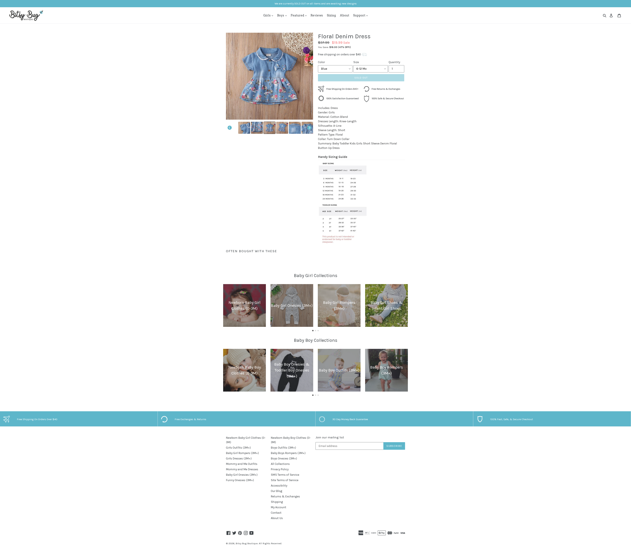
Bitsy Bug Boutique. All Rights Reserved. (259, 543)
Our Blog (276, 491)
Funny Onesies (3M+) (240, 480)
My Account (278, 507)
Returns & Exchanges (285, 496)
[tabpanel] (244, 305)
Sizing (331, 15)
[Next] (309, 128)
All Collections (280, 464)
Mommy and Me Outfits (241, 464)
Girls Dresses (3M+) (239, 458)
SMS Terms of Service (285, 475)
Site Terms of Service (284, 480)
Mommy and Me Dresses (242, 469)
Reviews (317, 15)
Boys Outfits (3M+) (283, 447)
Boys (281, 15)
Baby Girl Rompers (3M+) (242, 453)
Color (321, 62)
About (344, 15)
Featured (298, 15)
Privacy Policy (280, 469)
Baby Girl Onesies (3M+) (241, 475)
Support (359, 15)
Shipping (277, 502)
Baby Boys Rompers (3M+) (288, 453)
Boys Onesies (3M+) (284, 458)
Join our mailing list (330, 437)
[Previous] (230, 128)
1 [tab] (313, 330)
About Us (277, 518)
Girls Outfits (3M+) (238, 447)
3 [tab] (318, 330)
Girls (267, 15)
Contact (276, 512)
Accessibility (279, 485)
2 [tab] (315, 330)
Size (356, 62)
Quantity (394, 62)
